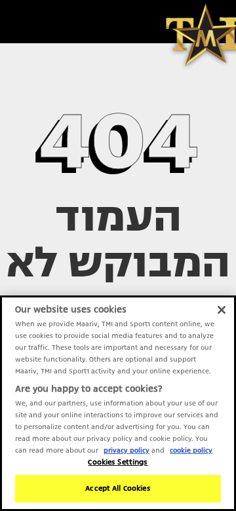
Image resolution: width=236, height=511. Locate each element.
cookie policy (191, 450)
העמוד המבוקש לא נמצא (118, 262)
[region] (118, 403)
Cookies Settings (118, 462)
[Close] (221, 309)
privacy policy (126, 450)
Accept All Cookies (117, 488)
